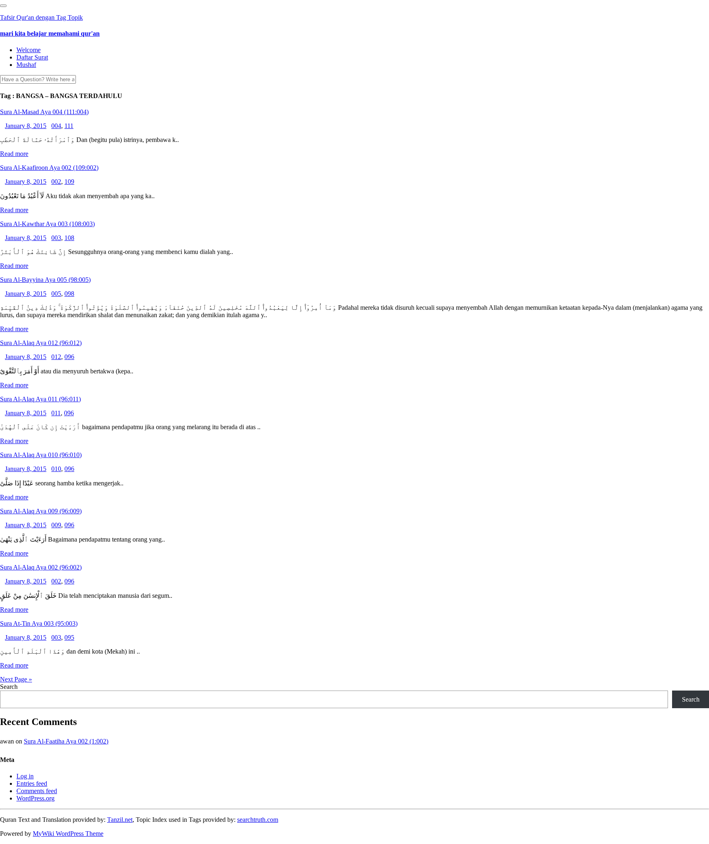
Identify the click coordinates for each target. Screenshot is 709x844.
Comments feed (36, 790)
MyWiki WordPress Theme (68, 833)
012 (56, 356)
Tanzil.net (120, 819)
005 (56, 293)
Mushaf (26, 64)
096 (69, 356)
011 (56, 412)
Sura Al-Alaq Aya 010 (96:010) (41, 454)
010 (56, 468)
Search (9, 686)
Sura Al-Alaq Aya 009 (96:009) (41, 511)
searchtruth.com (257, 819)
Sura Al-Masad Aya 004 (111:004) (44, 111)
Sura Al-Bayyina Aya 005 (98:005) (45, 279)
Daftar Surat (32, 57)
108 (69, 237)
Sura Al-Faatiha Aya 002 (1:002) (66, 741)
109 (69, 181)
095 (69, 637)
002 (56, 181)
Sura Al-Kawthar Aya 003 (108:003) (47, 223)
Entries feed (31, 783)
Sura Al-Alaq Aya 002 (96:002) (41, 567)
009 (56, 524)
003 (56, 237)
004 (56, 125)
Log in (25, 776)
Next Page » (16, 679)
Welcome (28, 49)
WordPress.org (35, 798)
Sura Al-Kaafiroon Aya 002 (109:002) (49, 167)
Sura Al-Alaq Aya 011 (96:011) (40, 399)
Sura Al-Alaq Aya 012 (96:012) (41, 342)
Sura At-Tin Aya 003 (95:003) (39, 623)
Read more (14, 153)
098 (69, 293)
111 (68, 125)
